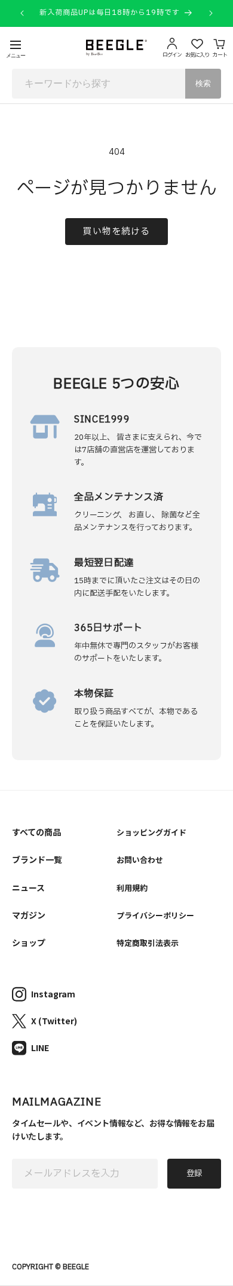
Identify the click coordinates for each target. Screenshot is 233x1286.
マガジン (28, 915)
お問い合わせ (139, 859)
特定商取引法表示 (147, 942)
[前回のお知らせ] (22, 13)
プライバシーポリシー (155, 915)
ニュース (28, 887)
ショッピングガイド (151, 832)
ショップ (28, 942)
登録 (194, 1174)
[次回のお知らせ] (211, 13)
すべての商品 (36, 832)
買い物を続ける (116, 231)
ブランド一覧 (37, 859)
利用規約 (132, 887)
